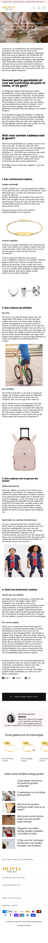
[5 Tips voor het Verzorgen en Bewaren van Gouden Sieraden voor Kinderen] (8, 844)
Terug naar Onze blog (25, 697)
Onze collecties (11, 898)
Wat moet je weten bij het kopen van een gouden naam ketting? (30, 819)
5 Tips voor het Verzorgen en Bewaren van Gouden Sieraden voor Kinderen (30, 843)
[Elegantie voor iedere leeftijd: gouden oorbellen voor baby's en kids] (8, 832)
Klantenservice (11, 885)
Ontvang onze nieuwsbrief (17, 859)
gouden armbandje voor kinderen (16, 197)
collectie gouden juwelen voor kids (17, 669)
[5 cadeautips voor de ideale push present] (8, 796)
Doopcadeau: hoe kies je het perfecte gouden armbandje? (29, 783)
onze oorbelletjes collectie (13, 260)
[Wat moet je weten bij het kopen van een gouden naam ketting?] (8, 820)
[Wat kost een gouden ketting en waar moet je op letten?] (8, 808)
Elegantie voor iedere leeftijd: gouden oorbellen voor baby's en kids (30, 831)
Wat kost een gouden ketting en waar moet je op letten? (31, 807)
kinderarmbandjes (9, 212)
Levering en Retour (13, 878)
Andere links (9, 905)
